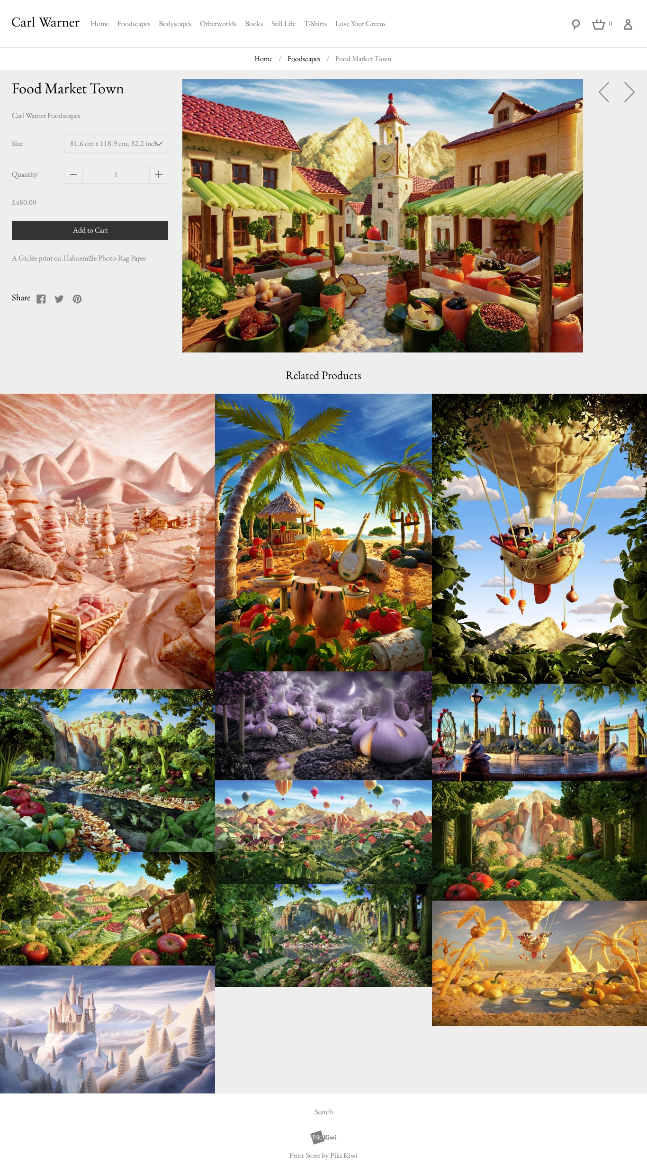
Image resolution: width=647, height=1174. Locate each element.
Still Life (283, 23)
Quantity (25, 174)
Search (324, 1112)
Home (99, 23)
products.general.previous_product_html (604, 92)
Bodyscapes (175, 23)
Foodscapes (133, 23)
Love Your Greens (360, 23)
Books (254, 23)
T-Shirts (315, 23)
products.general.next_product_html (629, 92)
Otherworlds (218, 23)
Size (17, 143)
